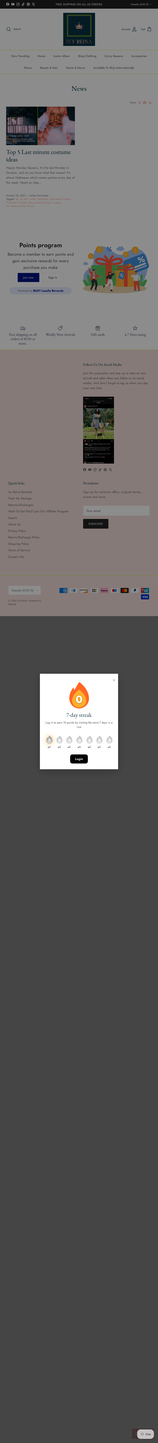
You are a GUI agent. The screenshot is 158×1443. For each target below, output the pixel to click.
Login (79, 759)
